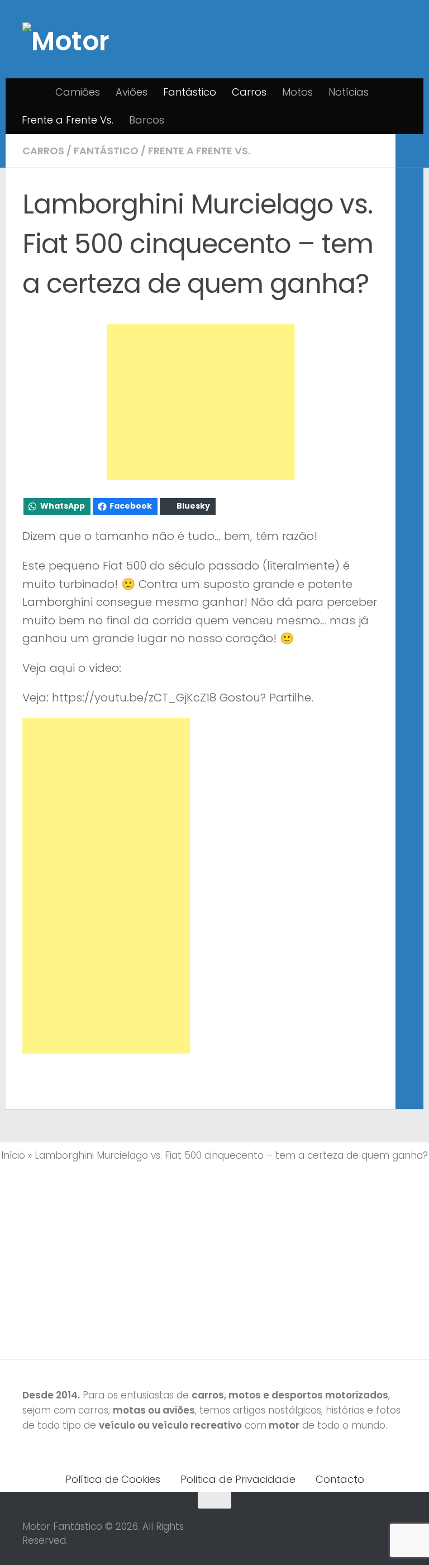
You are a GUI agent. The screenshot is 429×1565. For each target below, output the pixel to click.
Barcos (146, 120)
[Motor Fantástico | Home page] (73, 39)
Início (13, 1155)
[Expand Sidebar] (409, 151)
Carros (249, 92)
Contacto (340, 1479)
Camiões (77, 92)
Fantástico (189, 92)
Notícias (348, 92)
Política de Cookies (112, 1479)
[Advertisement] (200, 402)
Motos (297, 92)
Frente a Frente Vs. (67, 120)
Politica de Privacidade (237, 1479)
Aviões (131, 92)
